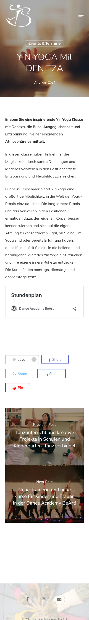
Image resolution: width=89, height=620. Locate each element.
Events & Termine (44, 43)
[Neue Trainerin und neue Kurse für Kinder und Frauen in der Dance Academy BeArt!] (44, 494)
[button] (81, 15)
